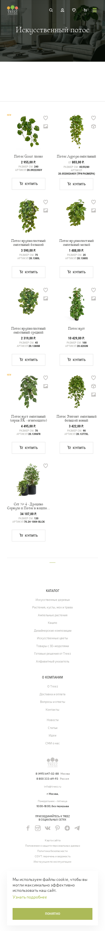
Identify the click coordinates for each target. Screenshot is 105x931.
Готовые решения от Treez (52, 654)
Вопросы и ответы (52, 702)
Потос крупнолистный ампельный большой (28, 242)
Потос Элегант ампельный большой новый (77, 418)
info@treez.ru (52, 786)
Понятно (52, 914)
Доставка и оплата (52, 694)
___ (52, 560)
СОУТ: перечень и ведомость (53, 856)
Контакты (52, 710)
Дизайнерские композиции (52, 631)
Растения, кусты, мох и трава (52, 607)
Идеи (52, 735)
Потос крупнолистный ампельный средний (28, 330)
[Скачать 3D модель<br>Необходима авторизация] (93, 126)
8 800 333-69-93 (47, 779)
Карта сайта (52, 840)
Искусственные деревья (53, 600)
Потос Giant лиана (28, 156)
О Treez (52, 686)
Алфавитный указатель (52, 661)
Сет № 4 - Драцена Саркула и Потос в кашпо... (28, 506)
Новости (53, 720)
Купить (31, 184)
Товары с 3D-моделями (52, 646)
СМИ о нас (52, 743)
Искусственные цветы (52, 638)
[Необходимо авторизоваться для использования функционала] (45, 118)
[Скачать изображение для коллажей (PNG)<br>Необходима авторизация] (45, 126)
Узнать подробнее (30, 897)
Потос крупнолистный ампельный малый (76, 242)
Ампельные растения (52, 615)
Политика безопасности (52, 851)
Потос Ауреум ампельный (76, 156)
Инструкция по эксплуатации (52, 861)
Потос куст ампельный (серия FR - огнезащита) (28, 418)
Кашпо (52, 623)
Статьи (52, 728)
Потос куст (76, 328)
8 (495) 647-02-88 (47, 773)
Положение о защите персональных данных (52, 845)
